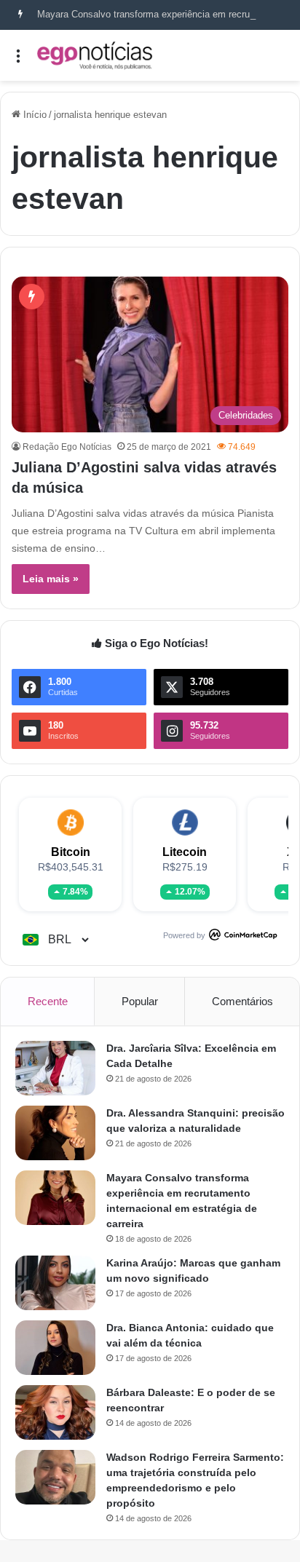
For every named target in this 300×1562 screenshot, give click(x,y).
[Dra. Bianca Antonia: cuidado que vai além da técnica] (55, 1347)
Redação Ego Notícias (67, 447)
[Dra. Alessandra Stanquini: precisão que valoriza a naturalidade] (55, 1133)
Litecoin (184, 852)
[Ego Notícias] (94, 55)
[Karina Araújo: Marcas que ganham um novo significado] (55, 1283)
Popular (140, 1001)
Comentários (242, 1001)
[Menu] (18, 60)
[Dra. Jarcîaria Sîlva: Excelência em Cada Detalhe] (55, 1068)
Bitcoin (70, 852)
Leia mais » (51, 578)
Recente (48, 1001)
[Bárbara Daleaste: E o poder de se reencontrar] (55, 1412)
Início (33, 114)
